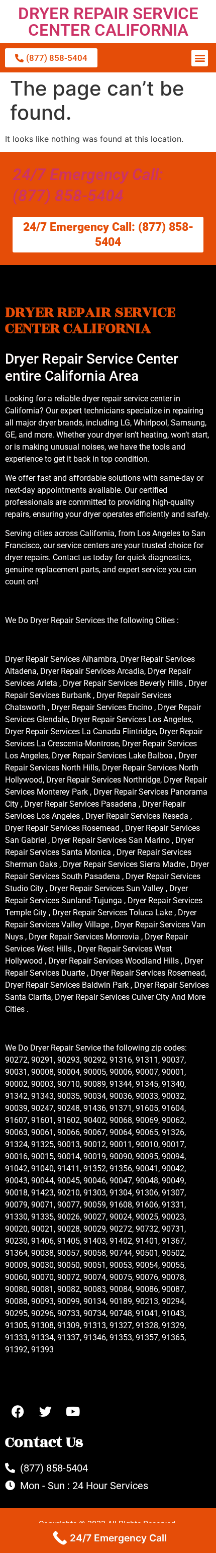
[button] (199, 58)
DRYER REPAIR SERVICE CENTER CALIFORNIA (108, 22)
